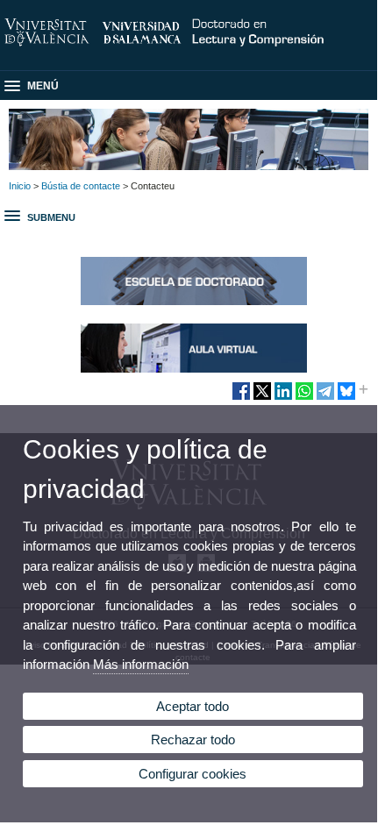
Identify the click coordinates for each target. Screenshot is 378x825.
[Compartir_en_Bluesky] (346, 398)
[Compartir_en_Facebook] (241, 398)
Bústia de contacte (80, 186)
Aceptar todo (192, 706)
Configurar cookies (192, 773)
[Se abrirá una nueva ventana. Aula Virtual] (194, 369)
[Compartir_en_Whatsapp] (304, 398)
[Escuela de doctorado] (194, 301)
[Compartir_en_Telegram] (325, 398)
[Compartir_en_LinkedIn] (283, 398)
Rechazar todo (193, 739)
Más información (141, 664)
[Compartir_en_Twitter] (262, 398)
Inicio (20, 186)
